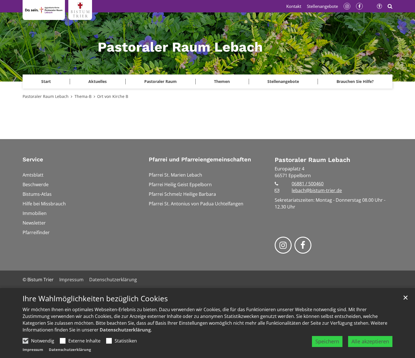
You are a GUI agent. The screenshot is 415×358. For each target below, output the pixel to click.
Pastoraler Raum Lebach (46, 96)
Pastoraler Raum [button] (160, 81)
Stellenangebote (283, 81)
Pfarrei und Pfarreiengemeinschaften (200, 159)
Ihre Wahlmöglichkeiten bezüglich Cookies (95, 298)
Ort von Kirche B (112, 96)
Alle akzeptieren (370, 341)
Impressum (33, 349)
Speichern (327, 341)
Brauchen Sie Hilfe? (355, 81)
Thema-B (83, 96)
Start (46, 81)
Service (33, 159)
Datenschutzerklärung (125, 330)
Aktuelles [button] (97, 81)
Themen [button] (222, 81)
